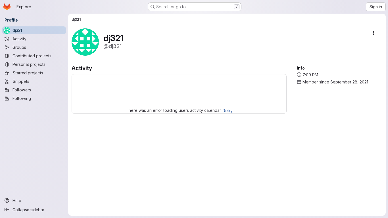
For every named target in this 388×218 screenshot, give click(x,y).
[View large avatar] (85, 41)
